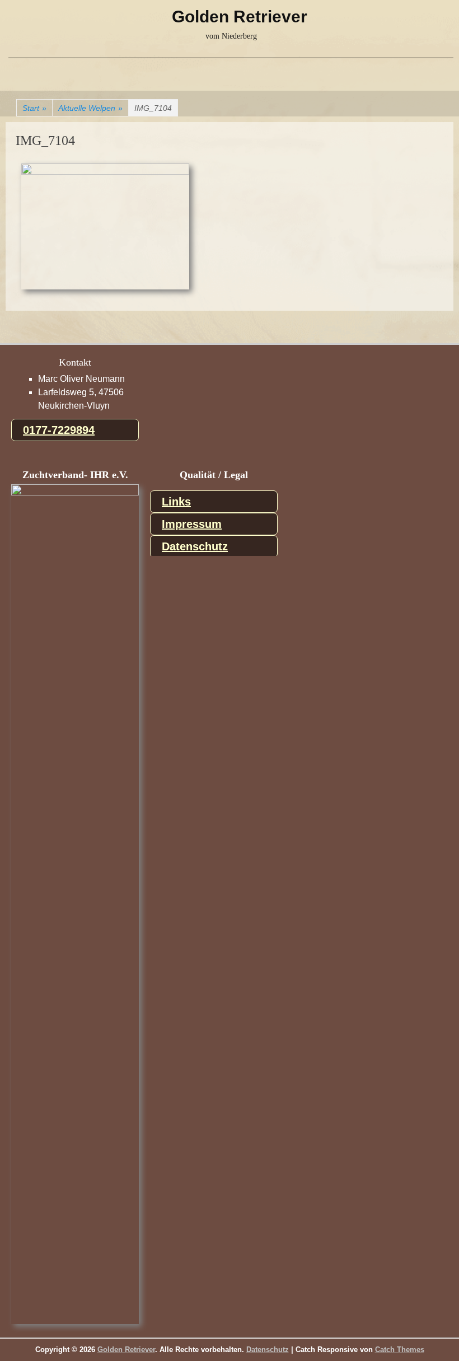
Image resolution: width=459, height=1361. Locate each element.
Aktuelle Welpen (90, 108)
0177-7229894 (59, 430)
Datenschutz (195, 546)
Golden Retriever (239, 16)
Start (34, 108)
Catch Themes (399, 1349)
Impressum (192, 524)
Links (176, 501)
